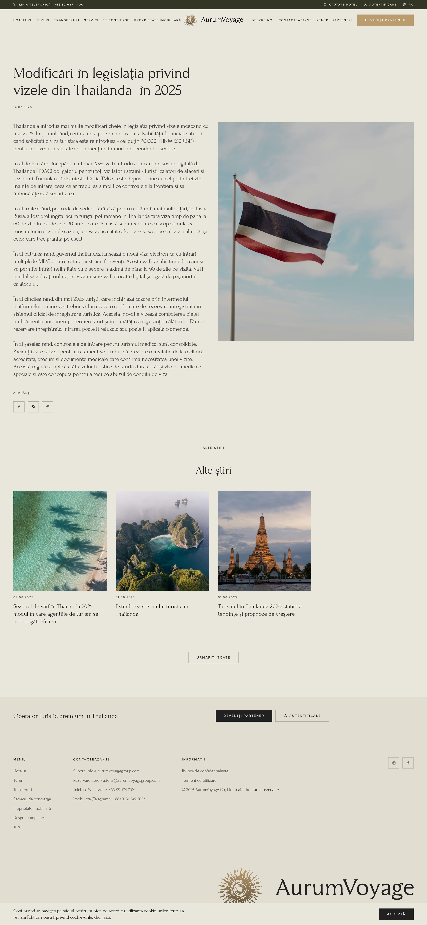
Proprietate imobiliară (157, 20)
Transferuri (66, 20)
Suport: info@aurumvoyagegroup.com (106, 771)
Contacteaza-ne (295, 20)
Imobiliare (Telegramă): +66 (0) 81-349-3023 (109, 799)
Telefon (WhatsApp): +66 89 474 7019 (104, 789)
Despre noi (263, 20)
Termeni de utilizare (199, 780)
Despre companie (28, 817)
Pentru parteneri (334, 20)
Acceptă (396, 914)
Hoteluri (22, 20)
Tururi (42, 20)
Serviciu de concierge (107, 20)
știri (16, 827)
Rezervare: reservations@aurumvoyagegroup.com (116, 780)
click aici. (102, 917)
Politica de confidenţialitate (205, 771)
